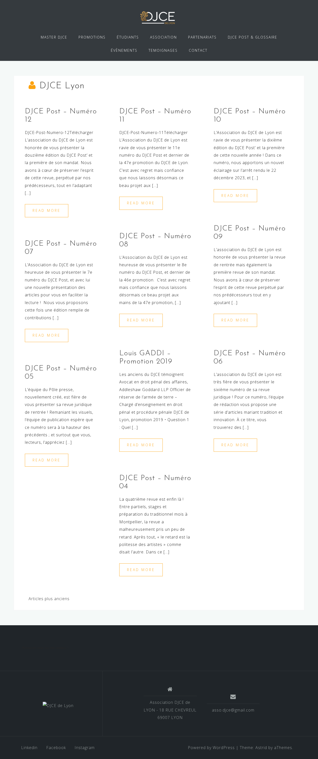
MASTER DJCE (54, 37)
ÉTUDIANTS (128, 37)
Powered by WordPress (211, 747)
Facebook (56, 747)
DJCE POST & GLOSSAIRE (252, 37)
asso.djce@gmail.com (233, 710)
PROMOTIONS (92, 37)
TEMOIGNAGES (163, 50)
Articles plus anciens (49, 598)
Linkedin (29, 747)
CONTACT (198, 50)
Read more (47, 210)
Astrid (261, 747)
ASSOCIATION (163, 37)
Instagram (85, 747)
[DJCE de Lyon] (58, 706)
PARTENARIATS (202, 37)
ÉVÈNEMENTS (124, 50)
